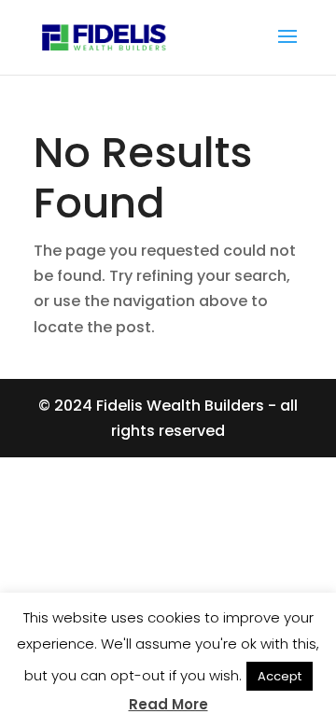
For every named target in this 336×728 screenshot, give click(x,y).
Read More (168, 704)
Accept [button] (279, 676)
